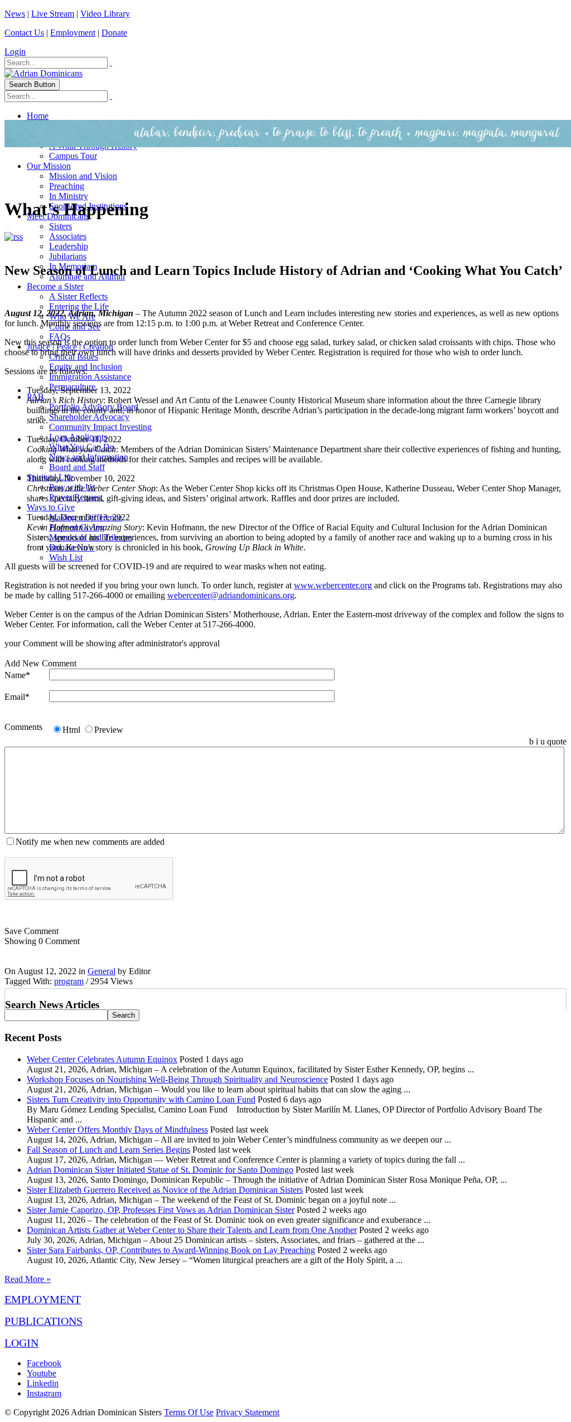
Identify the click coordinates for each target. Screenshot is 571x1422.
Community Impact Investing (100, 427)
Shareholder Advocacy (89, 417)
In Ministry (68, 196)
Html (71, 729)
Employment (72, 32)
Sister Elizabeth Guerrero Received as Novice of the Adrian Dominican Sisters (165, 1189)
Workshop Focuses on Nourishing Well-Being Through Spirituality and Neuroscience (177, 1079)
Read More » (27, 1279)
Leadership (68, 246)
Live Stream (52, 13)
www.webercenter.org (333, 585)
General (101, 971)
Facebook (44, 1363)
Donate (114, 32)
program (69, 981)
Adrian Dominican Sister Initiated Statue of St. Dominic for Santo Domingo (160, 1169)
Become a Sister (55, 286)
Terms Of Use (189, 1412)
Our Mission (49, 166)
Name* (17, 675)
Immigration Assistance (90, 376)
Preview (108, 729)
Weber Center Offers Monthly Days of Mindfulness (117, 1129)
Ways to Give (51, 507)
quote (557, 741)
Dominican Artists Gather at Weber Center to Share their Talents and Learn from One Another (192, 1230)
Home (38, 115)
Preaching (66, 186)
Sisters (60, 226)
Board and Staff (77, 467)
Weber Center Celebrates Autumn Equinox (102, 1059)
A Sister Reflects (78, 296)
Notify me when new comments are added (90, 842)
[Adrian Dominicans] (43, 73)
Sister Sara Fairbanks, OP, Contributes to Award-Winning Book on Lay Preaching (171, 1250)
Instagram (44, 1393)
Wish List (66, 557)
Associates (67, 236)
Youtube (41, 1373)
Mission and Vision (83, 176)
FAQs (59, 336)
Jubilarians (67, 256)
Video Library (105, 13)
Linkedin (43, 1383)
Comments (23, 727)
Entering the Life (79, 306)
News (14, 13)
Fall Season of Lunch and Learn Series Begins (108, 1149)
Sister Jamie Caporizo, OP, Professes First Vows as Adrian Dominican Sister (160, 1210)
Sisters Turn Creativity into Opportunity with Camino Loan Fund (141, 1099)
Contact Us (24, 32)
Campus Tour (73, 156)
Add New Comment (40, 663)
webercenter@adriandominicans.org (230, 595)
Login (15, 51)
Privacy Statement (247, 1412)
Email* (17, 697)
